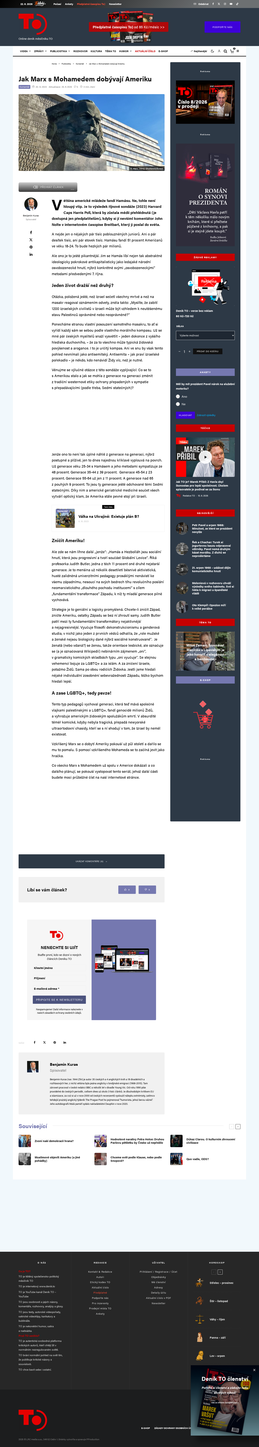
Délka (180, 326)
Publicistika (58, 51)
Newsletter (115, 4)
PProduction (92, 1439)
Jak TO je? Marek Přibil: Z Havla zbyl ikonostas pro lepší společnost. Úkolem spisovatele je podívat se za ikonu (202, 485)
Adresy (158, 1287)
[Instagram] (225, 4)
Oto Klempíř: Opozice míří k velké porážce (209, 606)
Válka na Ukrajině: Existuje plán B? (108, 516)
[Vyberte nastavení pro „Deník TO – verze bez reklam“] (197, 296)
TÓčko (183, 442)
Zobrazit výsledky (206, 415)
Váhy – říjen (217, 1319)
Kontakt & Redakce (100, 1271)
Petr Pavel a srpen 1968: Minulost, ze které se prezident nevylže (212, 528)
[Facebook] (213, 4)
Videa (24, 51)
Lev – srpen (217, 1355)
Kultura (96, 51)
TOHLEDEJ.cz (43, 3)
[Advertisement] (108, 421)
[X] (219, 4)
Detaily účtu (158, 1292)
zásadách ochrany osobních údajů (63, 1012)
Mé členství (158, 1282)
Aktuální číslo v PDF (158, 1298)
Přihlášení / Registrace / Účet (158, 1271)
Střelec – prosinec (221, 1282)
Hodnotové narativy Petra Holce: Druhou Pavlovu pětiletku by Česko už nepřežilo (137, 1140)
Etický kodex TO (100, 1282)
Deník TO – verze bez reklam (194, 311)
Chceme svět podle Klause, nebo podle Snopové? (136, 1159)
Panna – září (218, 1337)
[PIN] (31, 247)
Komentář (24, 86)
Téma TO (110, 51)
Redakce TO (189, 495)
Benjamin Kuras (31, 215)
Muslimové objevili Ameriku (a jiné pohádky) (57, 1159)
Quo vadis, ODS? (197, 1159)
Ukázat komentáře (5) (90, 861)
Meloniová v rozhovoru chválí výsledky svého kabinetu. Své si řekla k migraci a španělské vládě (213, 588)
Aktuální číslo (100, 1287)
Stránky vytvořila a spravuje (72, 1439)
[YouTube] (231, 4)
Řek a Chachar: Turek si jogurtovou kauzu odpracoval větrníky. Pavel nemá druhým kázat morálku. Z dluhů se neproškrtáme (211, 549)
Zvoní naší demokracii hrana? (54, 1141)
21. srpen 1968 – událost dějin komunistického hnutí (211, 569)
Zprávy (39, 51)
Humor (124, 51)
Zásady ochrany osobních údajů (175, 1428)
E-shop (163, 51)
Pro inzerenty (100, 1303)
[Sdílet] (31, 232)
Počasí (57, 4)
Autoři (100, 1277)
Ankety (69, 4)
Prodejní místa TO (100, 1308)
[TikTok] (237, 4)
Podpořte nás (100, 1298)
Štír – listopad (219, 1301)
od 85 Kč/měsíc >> (129, 26)
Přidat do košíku (208, 351)
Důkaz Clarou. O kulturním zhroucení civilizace (210, 1140)
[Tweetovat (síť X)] (31, 239)
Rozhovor (80, 51)
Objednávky (158, 1277)
